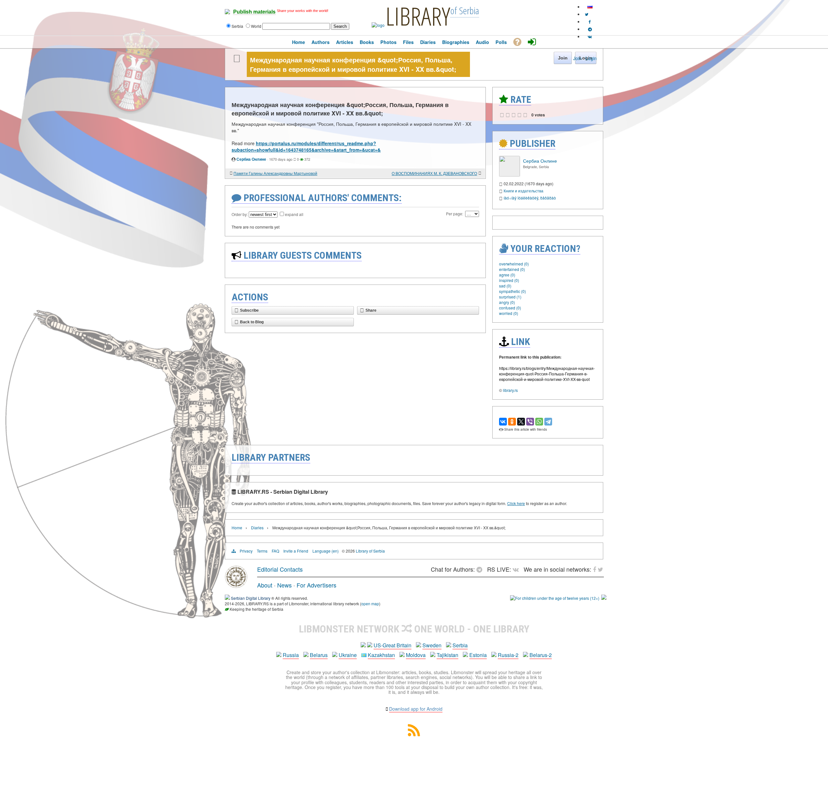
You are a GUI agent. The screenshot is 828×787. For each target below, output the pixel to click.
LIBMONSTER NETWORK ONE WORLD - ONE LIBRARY (414, 629)
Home (237, 527)
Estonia (478, 655)
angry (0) (507, 302)
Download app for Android (415, 709)
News (284, 585)
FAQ (275, 551)
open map (370, 603)
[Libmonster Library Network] (603, 598)
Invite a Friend (295, 551)
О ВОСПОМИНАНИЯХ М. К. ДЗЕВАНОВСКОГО (434, 173)
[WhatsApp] (539, 422)
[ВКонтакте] (503, 422)
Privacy (246, 551)
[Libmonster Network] (554, 598)
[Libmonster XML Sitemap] (414, 734)
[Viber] (530, 422)
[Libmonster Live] (590, 36)
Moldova (416, 655)
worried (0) (508, 313)
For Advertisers (316, 585)
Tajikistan (447, 655)
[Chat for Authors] (590, 29)
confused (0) (510, 307)
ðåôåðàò (548, 197)
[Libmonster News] (586, 14)
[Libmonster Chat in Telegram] (480, 569)
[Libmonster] (236, 585)
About (264, 585)
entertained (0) (512, 269)
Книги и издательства (523, 190)
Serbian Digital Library (250, 598)
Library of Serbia (370, 551)
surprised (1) (510, 296)
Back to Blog (252, 322)
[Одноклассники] (512, 422)
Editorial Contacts (280, 569)
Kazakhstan (381, 655)
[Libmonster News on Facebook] (590, 21)
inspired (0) (509, 280)
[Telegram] (548, 422)
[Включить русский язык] (590, 6)
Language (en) (325, 551)
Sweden (431, 645)
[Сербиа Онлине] (509, 175)
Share (370, 310)
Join (577, 58)
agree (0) (507, 274)
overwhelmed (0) (514, 263)
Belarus (319, 655)
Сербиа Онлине (251, 159)
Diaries (257, 527)
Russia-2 (508, 655)
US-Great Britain (392, 645)
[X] (521, 422)
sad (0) (505, 285)
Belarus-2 (540, 655)
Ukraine (348, 655)
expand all (294, 214)
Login (591, 58)
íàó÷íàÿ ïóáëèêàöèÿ (521, 197)
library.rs (510, 390)
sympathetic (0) (512, 291)
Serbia (460, 645)
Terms (262, 551)
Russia (291, 655)
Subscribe (249, 310)
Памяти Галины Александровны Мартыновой (275, 173)
